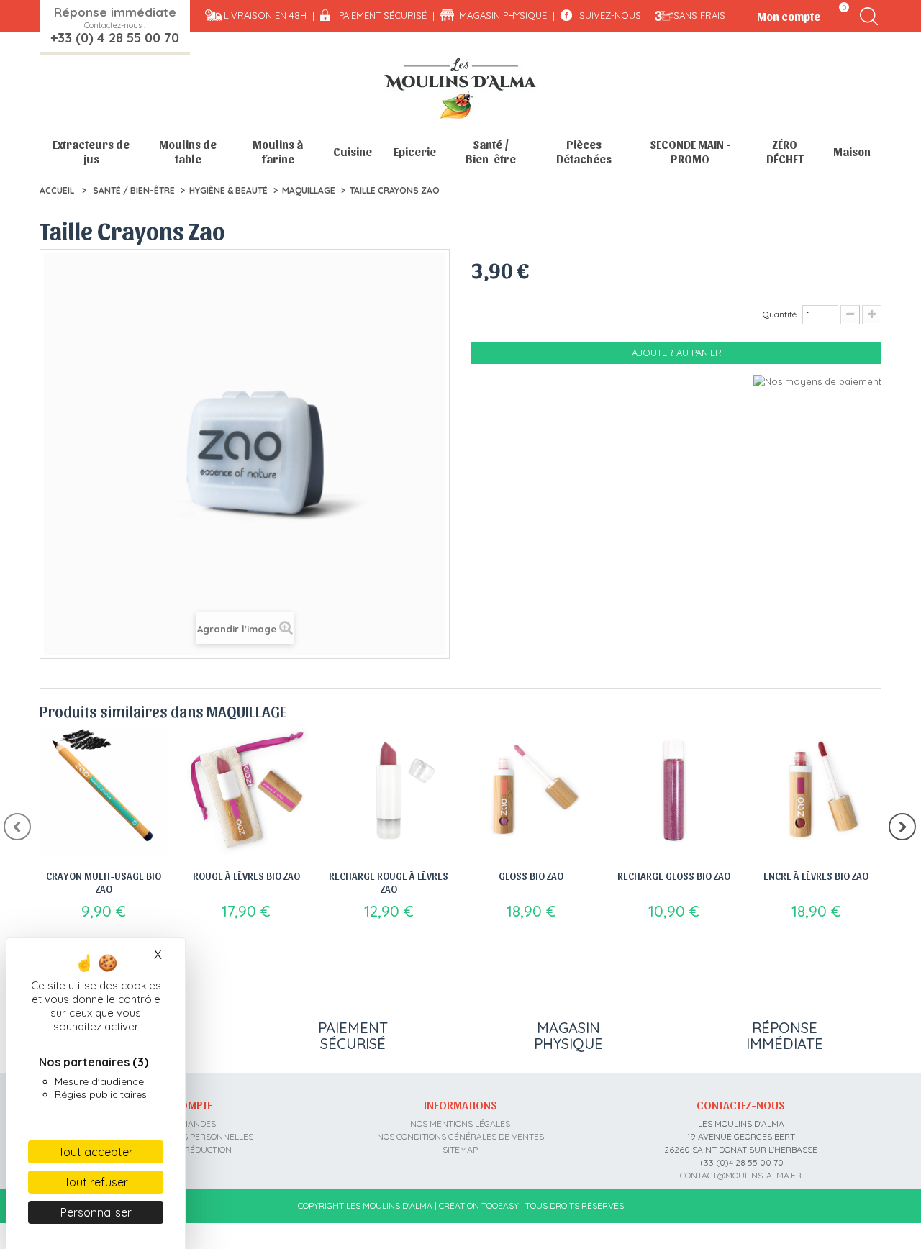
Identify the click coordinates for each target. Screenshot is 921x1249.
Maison (852, 151)
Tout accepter (95, 1152)
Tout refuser (96, 1182)
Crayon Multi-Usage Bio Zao (103, 882)
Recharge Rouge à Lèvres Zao (388, 882)
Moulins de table (188, 151)
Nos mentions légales (460, 1123)
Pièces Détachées (584, 151)
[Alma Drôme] (460, 88)
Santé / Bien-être (491, 151)
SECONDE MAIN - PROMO (690, 151)
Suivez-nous (610, 15)
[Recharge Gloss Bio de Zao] (673, 791)
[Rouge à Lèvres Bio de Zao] (246, 791)
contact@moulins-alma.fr (741, 1175)
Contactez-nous (741, 1104)
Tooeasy (500, 1205)
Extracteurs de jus (91, 151)
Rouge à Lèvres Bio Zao (246, 875)
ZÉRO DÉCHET (785, 151)
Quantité (780, 314)
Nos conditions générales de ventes (460, 1136)
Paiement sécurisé (383, 15)
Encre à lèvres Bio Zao (815, 875)
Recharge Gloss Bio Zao (673, 875)
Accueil (57, 190)
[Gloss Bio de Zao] (531, 791)
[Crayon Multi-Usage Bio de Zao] (104, 791)
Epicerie (415, 151)
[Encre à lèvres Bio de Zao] (816, 791)
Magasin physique (503, 15)
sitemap (460, 1149)
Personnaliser (96, 1212)
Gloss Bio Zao (531, 875)
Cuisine (352, 151)
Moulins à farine (278, 151)
